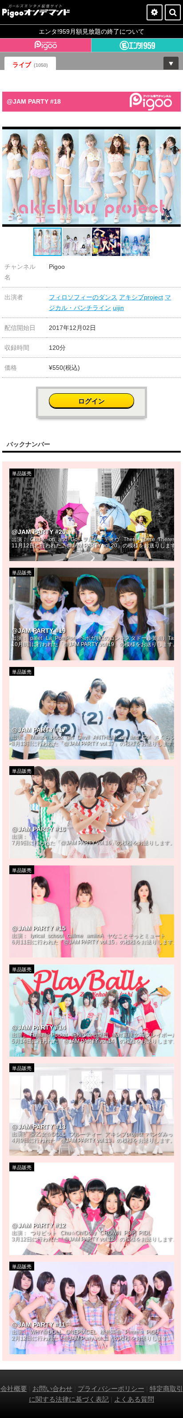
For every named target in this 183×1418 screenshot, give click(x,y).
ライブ (30, 64)
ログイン (91, 401)
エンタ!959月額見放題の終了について (91, 31)
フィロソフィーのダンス (83, 297)
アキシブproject (141, 297)
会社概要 (13, 1388)
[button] (173, 135)
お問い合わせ (52, 1388)
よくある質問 (134, 1399)
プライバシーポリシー (111, 1388)
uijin (118, 307)
